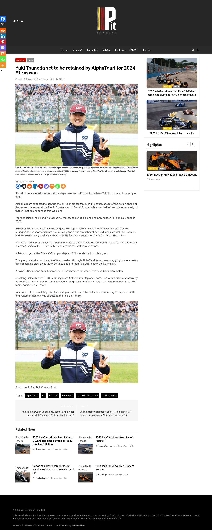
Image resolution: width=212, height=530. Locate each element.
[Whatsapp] (57, 186)
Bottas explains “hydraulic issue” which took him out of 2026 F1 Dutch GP (53, 469)
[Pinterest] (40, 186)
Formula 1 (77, 50)
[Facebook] (18, 186)
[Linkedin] (35, 186)
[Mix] (52, 186)
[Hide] (1, 71)
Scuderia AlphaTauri (87, 395)
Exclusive (120, 50)
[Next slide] (192, 144)
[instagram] (18, 21)
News (30, 60)
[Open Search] (193, 50)
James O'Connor (25, 79)
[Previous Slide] (188, 144)
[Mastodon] (46, 186)
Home (64, 50)
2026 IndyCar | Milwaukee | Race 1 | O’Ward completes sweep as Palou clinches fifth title (53, 441)
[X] (23, 186)
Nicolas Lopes (41, 478)
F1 (43, 395)
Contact (41, 510)
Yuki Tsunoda (109, 395)
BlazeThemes (78, 525)
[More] (63, 186)
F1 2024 (53, 395)
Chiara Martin (41, 449)
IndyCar (106, 50)
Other (133, 49)
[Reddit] (29, 186)
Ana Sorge (102, 474)
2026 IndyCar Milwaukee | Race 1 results (172, 133)
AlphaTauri (31, 395)
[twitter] (15, 21)
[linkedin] (22, 21)
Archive (147, 50)
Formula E (92, 50)
